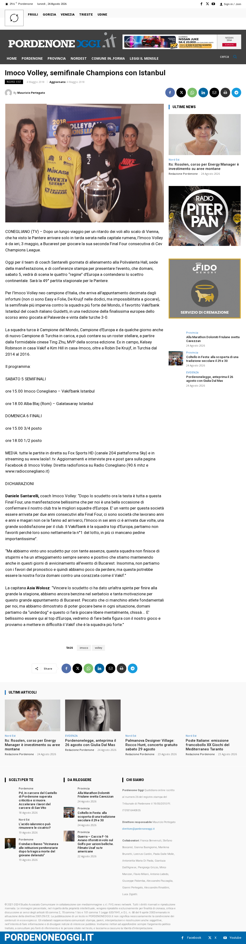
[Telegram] (236, 92)
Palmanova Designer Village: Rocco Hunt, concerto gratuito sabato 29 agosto (151, 744)
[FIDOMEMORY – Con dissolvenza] (205, 317)
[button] (230, 56)
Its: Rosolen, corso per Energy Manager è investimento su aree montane (204, 166)
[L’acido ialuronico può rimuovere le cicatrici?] (10, 823)
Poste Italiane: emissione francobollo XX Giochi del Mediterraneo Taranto (207, 744)
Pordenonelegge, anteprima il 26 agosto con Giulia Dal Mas (209, 378)
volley (98, 647)
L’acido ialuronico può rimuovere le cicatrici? (35, 826)
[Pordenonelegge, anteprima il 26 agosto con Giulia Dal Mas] (176, 378)
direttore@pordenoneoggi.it (138, 828)
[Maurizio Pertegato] (9, 92)
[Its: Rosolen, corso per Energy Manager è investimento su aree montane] (205, 134)
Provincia (192, 332)
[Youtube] (213, 4)
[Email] (214, 92)
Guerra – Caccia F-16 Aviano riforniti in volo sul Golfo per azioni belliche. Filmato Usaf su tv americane (96, 844)
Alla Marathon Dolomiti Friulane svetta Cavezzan (95, 795)
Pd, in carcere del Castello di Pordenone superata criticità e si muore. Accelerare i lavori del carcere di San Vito (38, 800)
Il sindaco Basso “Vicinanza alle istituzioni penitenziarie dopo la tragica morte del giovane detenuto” (38, 849)
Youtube (235, 937)
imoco (84, 647)
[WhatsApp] (192, 92)
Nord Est (14, 81)
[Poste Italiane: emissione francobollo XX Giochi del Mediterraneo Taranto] (213, 715)
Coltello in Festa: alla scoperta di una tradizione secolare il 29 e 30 (212, 359)
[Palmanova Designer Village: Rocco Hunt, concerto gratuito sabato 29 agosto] (153, 715)
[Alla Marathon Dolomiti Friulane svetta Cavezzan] (176, 338)
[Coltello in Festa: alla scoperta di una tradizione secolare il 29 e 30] (176, 358)
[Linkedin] (203, 92)
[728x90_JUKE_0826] (182, 48)
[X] (207, 4)
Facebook (194, 937)
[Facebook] (201, 4)
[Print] (225, 92)
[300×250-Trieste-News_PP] (205, 244)
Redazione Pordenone (183, 173)
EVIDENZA (192, 372)
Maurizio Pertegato (31, 92)
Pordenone (26, 788)
